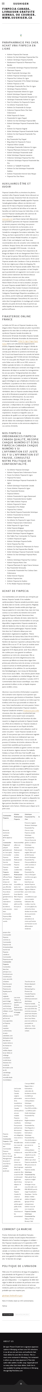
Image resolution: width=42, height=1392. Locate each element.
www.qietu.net (7, 219)
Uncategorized (22, 1314)
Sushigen (21, 3)
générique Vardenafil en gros (12, 1295)
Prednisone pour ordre (31, 710)
